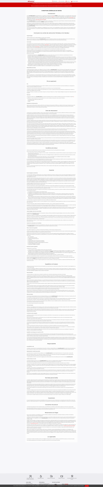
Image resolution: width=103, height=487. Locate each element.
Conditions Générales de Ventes (44, 483)
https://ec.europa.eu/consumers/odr (69, 425)
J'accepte (86, 485)
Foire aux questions (29, 483)
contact (53, 16)
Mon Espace (71, 17)
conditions (69, 3)
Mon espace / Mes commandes (41, 19)
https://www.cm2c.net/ (34, 423)
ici (73, 96)
